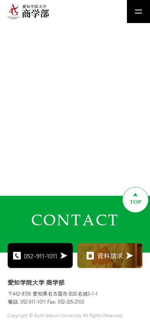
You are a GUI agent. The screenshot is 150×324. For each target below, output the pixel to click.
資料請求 (110, 255)
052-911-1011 (40, 255)
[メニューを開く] (138, 11)
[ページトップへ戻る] (135, 199)
